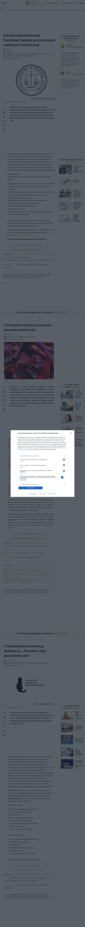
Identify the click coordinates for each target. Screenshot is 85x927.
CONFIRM (30, 488)
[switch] (63, 459)
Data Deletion (33, 493)
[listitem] (42, 456)
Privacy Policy (52, 493)
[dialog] (42, 463)
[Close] (71, 433)
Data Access (42, 493)
